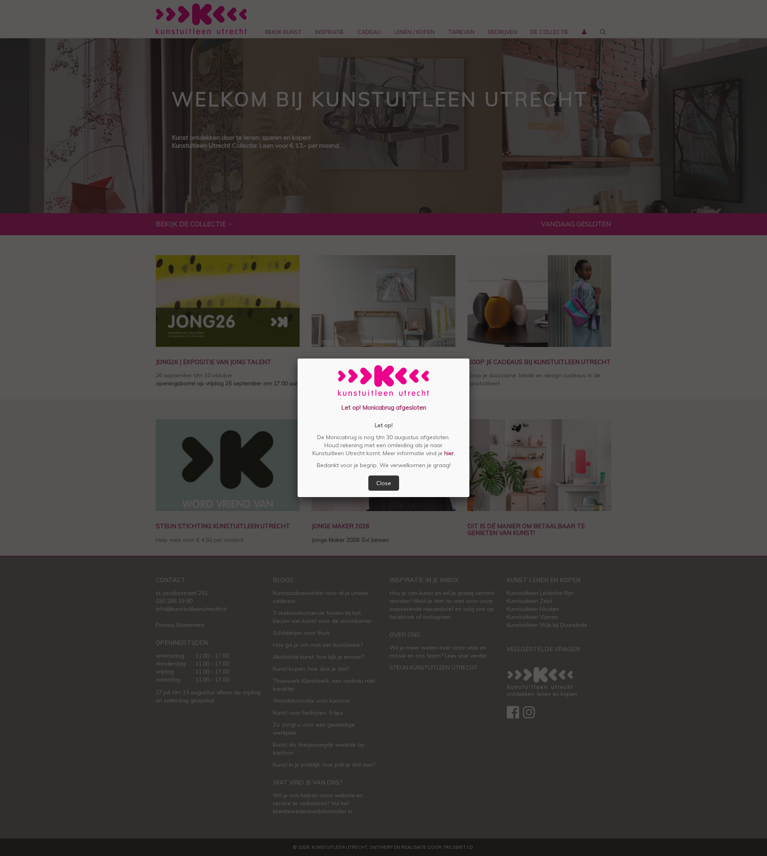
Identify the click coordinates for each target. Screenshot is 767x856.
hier (448, 453)
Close (383, 483)
